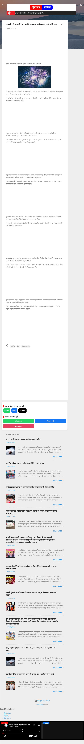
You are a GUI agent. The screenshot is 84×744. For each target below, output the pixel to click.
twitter (6, 715)
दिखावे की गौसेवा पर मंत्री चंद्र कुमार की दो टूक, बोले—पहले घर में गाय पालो (30, 674)
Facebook (50, 421)
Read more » (58, 457)
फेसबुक (14, 410)
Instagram (18, 426)
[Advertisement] (75, 51)
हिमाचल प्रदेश (26, 346)
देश (18, 346)
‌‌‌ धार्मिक (13, 346)
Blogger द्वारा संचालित (43, 701)
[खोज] (81, 5)
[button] (62, 24)
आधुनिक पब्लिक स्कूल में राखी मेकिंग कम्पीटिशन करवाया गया (25, 463)
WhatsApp (18, 421)
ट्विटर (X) (22, 410)
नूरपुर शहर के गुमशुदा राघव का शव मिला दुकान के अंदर (23, 439)
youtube (7, 717)
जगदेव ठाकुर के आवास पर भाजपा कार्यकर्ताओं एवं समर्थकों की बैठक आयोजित (30, 487)
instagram (7, 719)
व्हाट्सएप (7, 410)
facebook (7, 713)
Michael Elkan (39, 704)
